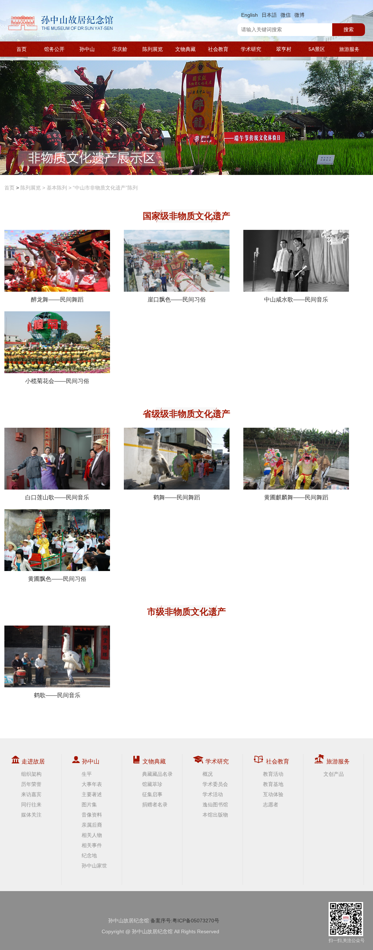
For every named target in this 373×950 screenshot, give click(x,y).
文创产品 (333, 774)
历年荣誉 (31, 784)
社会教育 (218, 49)
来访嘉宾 (31, 794)
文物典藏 (185, 49)
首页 (21, 49)
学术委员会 (215, 784)
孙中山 (87, 49)
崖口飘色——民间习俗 (177, 299)
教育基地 (273, 784)
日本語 (269, 15)
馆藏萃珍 (152, 784)
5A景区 (317, 49)
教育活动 (273, 774)
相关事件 (92, 845)
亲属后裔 (92, 825)
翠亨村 (283, 49)
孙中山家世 (94, 866)
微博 (299, 15)
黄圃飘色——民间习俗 (57, 579)
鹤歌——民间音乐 (57, 695)
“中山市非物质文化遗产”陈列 (105, 188)
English (249, 15)
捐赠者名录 (155, 804)
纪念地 (89, 855)
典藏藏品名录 (157, 774)
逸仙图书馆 (215, 804)
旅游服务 (349, 49)
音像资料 (92, 815)
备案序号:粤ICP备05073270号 (184, 920)
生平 (87, 774)
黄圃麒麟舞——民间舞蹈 (296, 497)
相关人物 (92, 835)
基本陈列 (57, 188)
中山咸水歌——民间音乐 (296, 299)
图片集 (89, 804)
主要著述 (92, 794)
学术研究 (251, 49)
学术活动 (213, 794)
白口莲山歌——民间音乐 (57, 497)
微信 (285, 15)
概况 (208, 774)
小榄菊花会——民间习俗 (57, 381)
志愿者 (270, 804)
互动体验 (273, 794)
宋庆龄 (119, 49)
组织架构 (31, 774)
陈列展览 (152, 49)
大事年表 (92, 784)
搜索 (348, 29)
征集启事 (152, 794)
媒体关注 (31, 815)
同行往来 (31, 804)
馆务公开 (54, 49)
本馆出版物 (215, 815)
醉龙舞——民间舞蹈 (57, 299)
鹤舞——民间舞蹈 (176, 497)
